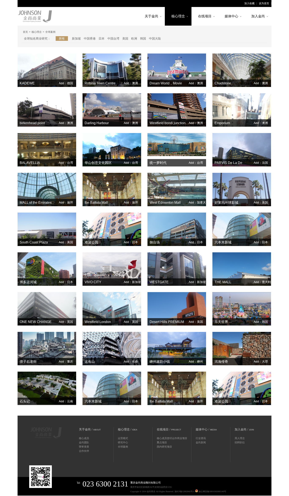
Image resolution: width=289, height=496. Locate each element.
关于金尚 (151, 16)
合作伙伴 (84, 450)
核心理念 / (127, 429)
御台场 (155, 242)
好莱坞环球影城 (226, 202)
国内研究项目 (164, 446)
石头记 (25, 401)
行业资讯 (201, 438)
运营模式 (123, 438)
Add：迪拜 (66, 202)
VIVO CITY (93, 282)
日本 (102, 38)
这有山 (90, 361)
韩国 (143, 38)
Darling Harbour (97, 123)
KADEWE (27, 83)
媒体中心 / (206, 429)
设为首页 (264, 3)
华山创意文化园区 (98, 163)
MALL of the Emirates (36, 202)
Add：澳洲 (131, 83)
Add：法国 (261, 162)
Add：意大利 (262, 282)
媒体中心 (231, 16)
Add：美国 (261, 202)
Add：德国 (66, 83)
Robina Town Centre (100, 83)
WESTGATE (159, 282)
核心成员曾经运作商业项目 (172, 438)
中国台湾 (113, 38)
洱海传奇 (221, 361)
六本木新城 (223, 242)
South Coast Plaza (34, 242)
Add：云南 (66, 401)
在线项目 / (169, 429)
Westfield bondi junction (168, 123)
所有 (62, 38)
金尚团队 (84, 442)
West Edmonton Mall (165, 202)
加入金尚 (258, 16)
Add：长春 (131, 361)
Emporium (222, 123)
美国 (125, 38)
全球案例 (123, 446)
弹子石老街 (28, 361)
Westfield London (98, 322)
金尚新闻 (201, 442)
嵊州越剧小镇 (160, 361)
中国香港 (90, 38)
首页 (25, 31)
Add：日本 (131, 242)
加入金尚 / (244, 429)
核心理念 (178, 16)
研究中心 (123, 442)
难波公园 (91, 242)
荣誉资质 (84, 446)
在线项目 (205, 16)
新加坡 (76, 38)
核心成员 (84, 438)
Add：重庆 (66, 361)
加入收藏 (249, 3)
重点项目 (162, 442)
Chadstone (223, 83)
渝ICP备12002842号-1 (184, 491)
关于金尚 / (90, 429)
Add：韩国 (261, 321)
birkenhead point (32, 123)
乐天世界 (221, 322)
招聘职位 (240, 442)
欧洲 (134, 38)
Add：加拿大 (197, 202)
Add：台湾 (66, 162)
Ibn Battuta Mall (96, 202)
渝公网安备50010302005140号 (212, 491)
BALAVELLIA (30, 163)
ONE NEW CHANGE (36, 322)
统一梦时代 (158, 163)
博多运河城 (28, 282)
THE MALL (223, 282)
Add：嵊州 (196, 361)
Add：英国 (66, 321)
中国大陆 (155, 38)
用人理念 (240, 438)
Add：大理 (261, 361)
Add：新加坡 (132, 282)
